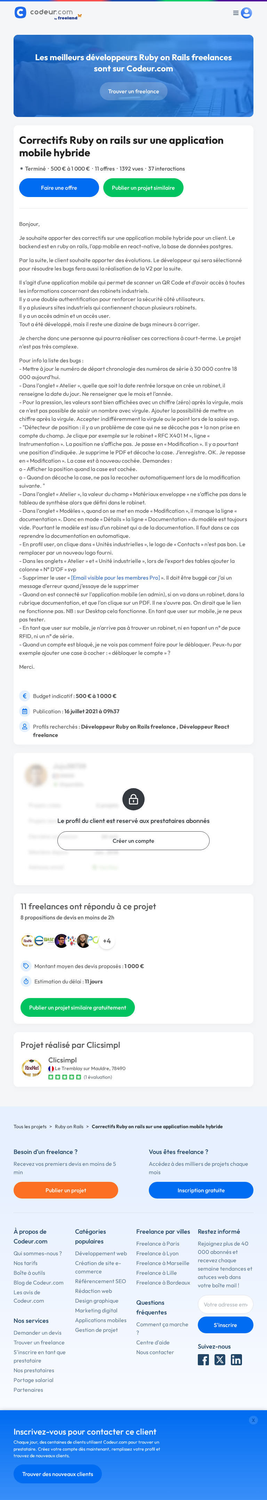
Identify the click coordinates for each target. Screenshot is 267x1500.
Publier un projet (66, 1190)
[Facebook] (203, 1359)
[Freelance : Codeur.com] (49, 13)
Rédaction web (93, 1290)
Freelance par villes (163, 1231)
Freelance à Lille (156, 1272)
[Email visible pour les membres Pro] (115, 577)
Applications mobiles (101, 1320)
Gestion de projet (96, 1329)
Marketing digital (96, 1310)
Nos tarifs (26, 1262)
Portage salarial (34, 1379)
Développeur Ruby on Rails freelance (128, 726)
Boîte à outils (29, 1272)
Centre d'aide (153, 1342)
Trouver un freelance (133, 91)
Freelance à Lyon (157, 1253)
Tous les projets (30, 1126)
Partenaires (28, 1389)
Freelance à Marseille (162, 1262)
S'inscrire (225, 1324)
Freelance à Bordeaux (163, 1282)
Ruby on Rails (69, 1126)
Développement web (101, 1253)
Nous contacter (155, 1352)
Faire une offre (59, 187)
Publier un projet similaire (143, 187)
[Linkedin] (236, 1359)
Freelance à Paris (157, 1243)
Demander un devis (38, 1332)
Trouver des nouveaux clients (57, 1473)
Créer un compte (133, 840)
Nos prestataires (34, 1370)
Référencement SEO (100, 1281)
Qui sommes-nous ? (38, 1253)
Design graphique (97, 1300)
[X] (220, 1359)
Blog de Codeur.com (39, 1282)
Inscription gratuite (201, 1190)
